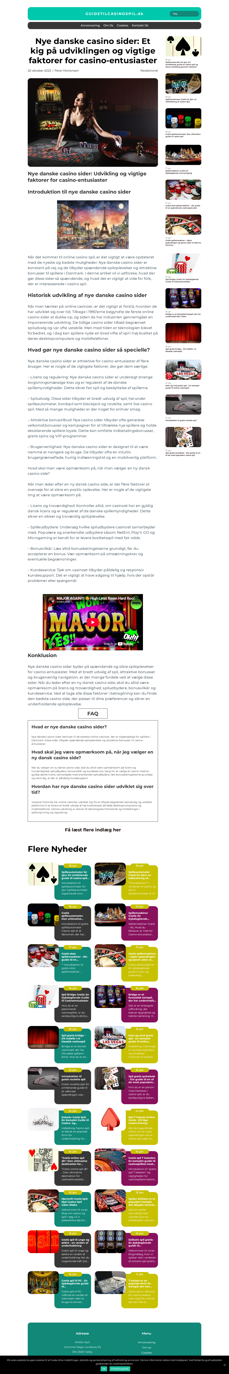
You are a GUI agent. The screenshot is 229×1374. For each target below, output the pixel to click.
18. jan (73, 865)
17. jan (139, 906)
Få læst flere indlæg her (93, 829)
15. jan (139, 1029)
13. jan (139, 1151)
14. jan (73, 1110)
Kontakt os (140, 25)
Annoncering (90, 25)
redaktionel (149, 70)
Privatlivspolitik (119, 1368)
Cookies (122, 25)
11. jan (139, 1274)
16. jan (73, 988)
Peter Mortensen (67, 70)
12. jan (73, 1233)
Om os (108, 25)
